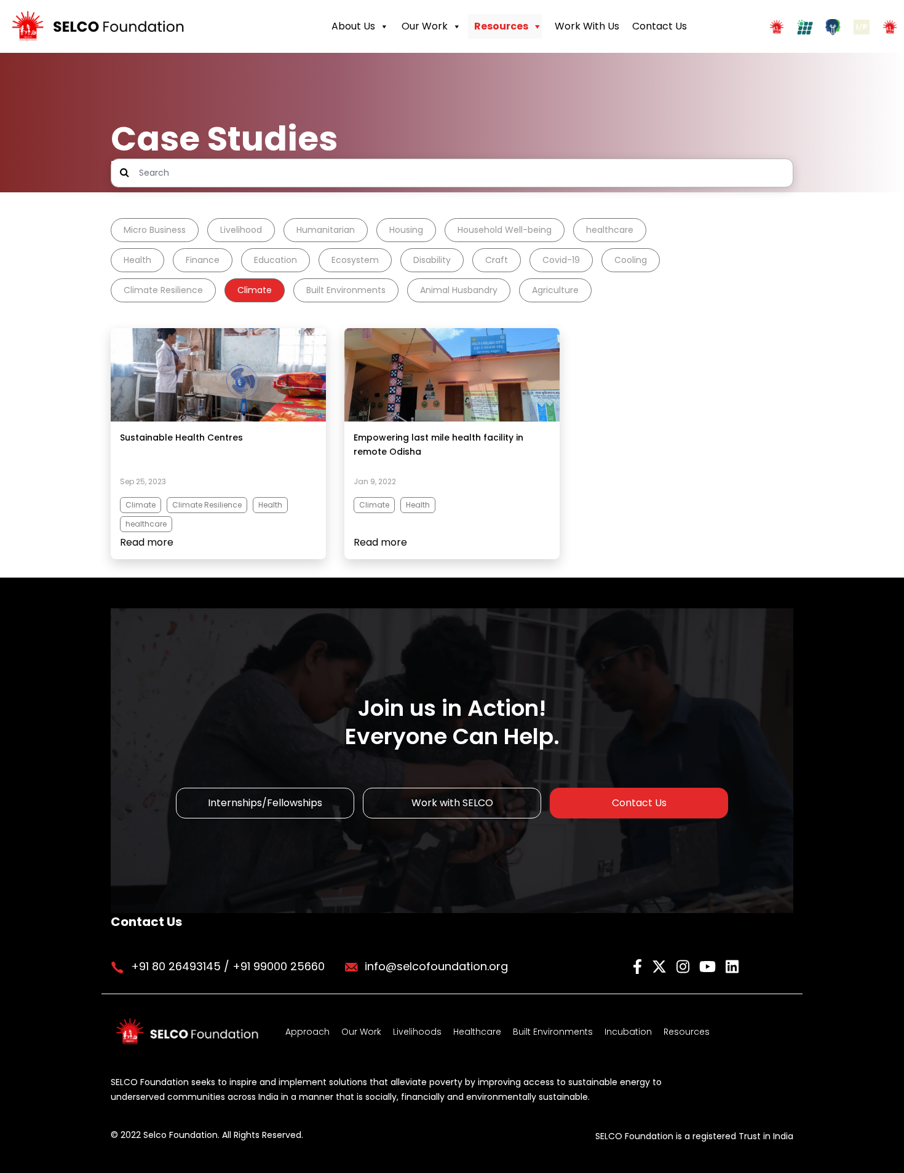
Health (137, 260)
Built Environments (346, 290)
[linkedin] (732, 965)
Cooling (630, 260)
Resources (501, 26)
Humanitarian (325, 230)
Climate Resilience (163, 290)
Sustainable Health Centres (181, 437)
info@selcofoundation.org (436, 966)
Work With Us (587, 26)
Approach (307, 1032)
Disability (432, 260)
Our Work (425, 26)
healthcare (609, 230)
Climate (254, 290)
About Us (353, 26)
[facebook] (639, 965)
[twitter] (661, 965)
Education (275, 260)
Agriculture (555, 290)
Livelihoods (417, 1032)
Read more (146, 542)
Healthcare (477, 1032)
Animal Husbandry (459, 290)
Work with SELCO (452, 803)
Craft (496, 260)
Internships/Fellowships (265, 803)
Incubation (628, 1032)
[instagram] (684, 965)
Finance (203, 260)
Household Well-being (505, 230)
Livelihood (241, 230)
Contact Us (659, 26)
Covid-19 (561, 260)
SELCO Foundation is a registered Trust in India (694, 1136)
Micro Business (155, 230)
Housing (406, 230)
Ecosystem (355, 260)
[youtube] (709, 965)
